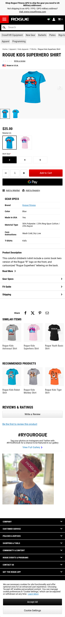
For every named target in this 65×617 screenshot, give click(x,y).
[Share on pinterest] (40, 313)
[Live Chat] (49, 19)
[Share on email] (47, 313)
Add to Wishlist (13, 190)
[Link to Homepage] (20, 19)
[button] (4, 27)
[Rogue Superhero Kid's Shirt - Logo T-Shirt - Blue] (9, 143)
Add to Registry (33, 190)
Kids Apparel (23, 49)
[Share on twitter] (32, 313)
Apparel (12, 49)
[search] (32, 27)
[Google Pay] (32, 182)
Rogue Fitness (29, 205)
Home (4, 49)
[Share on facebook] (25, 313)
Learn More (33, 594)
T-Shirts (33, 49)
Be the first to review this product (19, 424)
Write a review (19, 61)
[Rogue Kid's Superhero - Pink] (25, 143)
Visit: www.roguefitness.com (32, 11)
